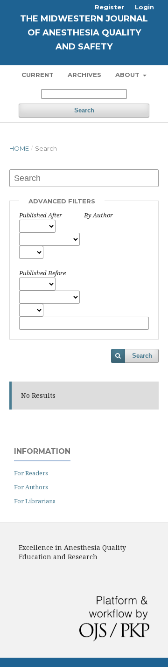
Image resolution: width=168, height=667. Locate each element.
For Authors (31, 487)
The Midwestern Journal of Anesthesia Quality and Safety (84, 33)
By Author (98, 215)
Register (109, 7)
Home (19, 148)
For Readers (31, 473)
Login (144, 7)
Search (84, 110)
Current (37, 74)
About (128, 74)
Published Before (42, 273)
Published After (40, 215)
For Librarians (35, 501)
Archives (84, 74)
